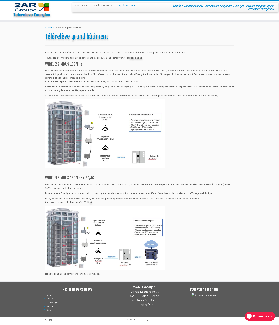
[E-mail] (51, 320)
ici (91, 202)
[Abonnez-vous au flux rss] (47, 320)
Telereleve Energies (142, 320)
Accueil (48, 27)
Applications (126, 5)
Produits (80, 5)
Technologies (102, 5)
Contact (49, 310)
